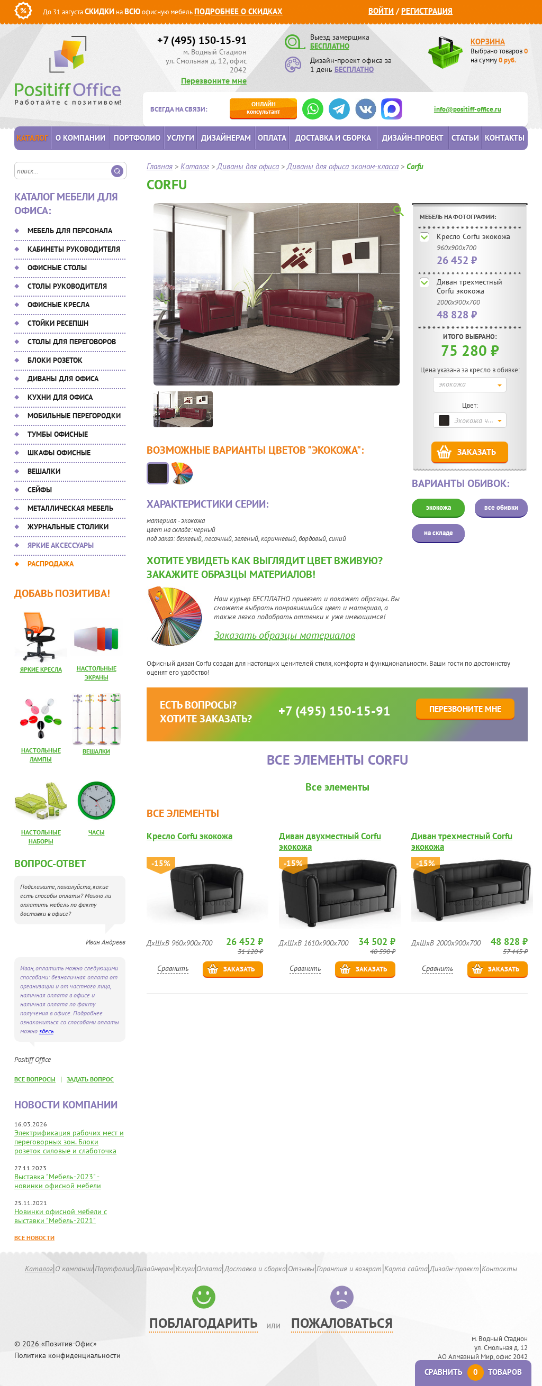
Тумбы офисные (58, 434)
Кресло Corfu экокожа (473, 236)
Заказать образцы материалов (284, 635)
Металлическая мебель (70, 508)
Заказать (476, 451)
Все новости (34, 1238)
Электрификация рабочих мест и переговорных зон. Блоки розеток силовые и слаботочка (69, 1141)
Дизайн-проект (413, 138)
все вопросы (35, 1079)
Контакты (505, 138)
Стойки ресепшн (58, 323)
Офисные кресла (58, 304)
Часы (96, 832)
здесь (46, 1031)
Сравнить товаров (473, 1372)
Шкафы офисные (59, 452)
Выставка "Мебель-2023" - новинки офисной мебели (57, 1181)
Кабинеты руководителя (74, 249)
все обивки (501, 507)
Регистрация (427, 11)
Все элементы (337, 787)
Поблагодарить (203, 1323)
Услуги (180, 138)
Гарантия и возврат (349, 1268)
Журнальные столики (68, 526)
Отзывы (301, 1268)
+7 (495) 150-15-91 (202, 40)
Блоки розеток (55, 360)
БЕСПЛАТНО (329, 46)
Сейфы (40, 489)
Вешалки (44, 471)
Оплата (272, 138)
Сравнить (172, 968)
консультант (263, 107)
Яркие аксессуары (61, 545)
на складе (438, 532)
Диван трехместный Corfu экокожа (469, 286)
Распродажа (51, 563)
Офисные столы (57, 267)
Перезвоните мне (214, 80)
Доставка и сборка (333, 138)
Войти (381, 11)
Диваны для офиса (63, 378)
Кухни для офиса (60, 397)
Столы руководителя (67, 286)
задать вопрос (90, 1079)
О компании (80, 138)
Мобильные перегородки (74, 415)
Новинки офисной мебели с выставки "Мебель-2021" (60, 1216)
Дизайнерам (226, 138)
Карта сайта (406, 1268)
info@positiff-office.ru (467, 109)
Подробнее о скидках (238, 11)
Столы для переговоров (72, 341)
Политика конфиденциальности (67, 1355)
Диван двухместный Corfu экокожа (330, 841)
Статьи (465, 138)
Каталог (32, 138)
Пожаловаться (342, 1323)
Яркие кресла (41, 669)
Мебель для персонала (70, 230)
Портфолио (137, 138)
